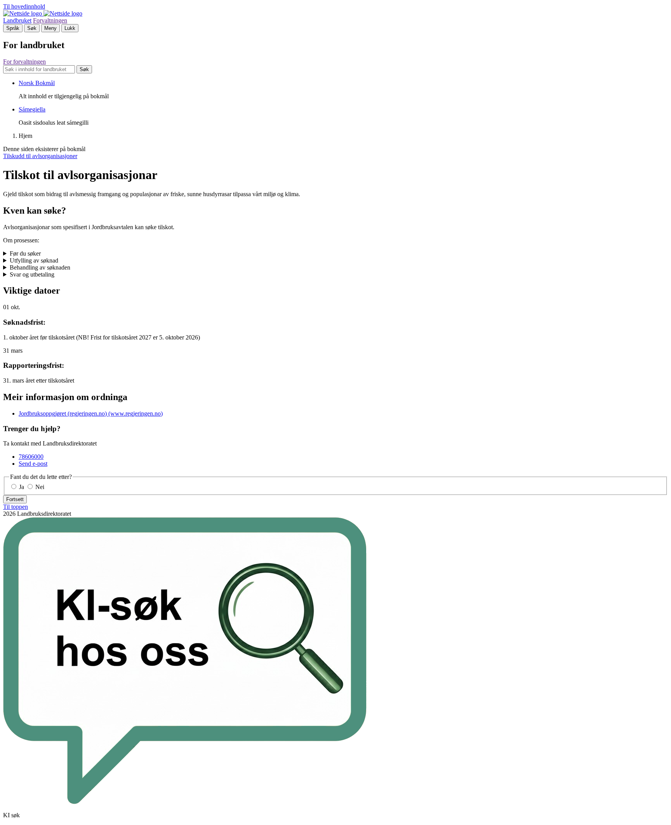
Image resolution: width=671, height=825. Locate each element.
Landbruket (17, 20)
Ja (21, 487)
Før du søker (25, 253)
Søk (32, 28)
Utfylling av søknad (34, 260)
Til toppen (15, 506)
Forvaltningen (50, 20)
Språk (12, 28)
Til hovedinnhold (24, 6)
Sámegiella (32, 109)
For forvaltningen (24, 61)
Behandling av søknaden (40, 267)
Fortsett (15, 499)
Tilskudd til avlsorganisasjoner (40, 156)
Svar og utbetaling (32, 274)
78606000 (31, 456)
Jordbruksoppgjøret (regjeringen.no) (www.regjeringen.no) (91, 413)
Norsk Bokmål (37, 83)
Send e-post (33, 463)
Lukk (69, 28)
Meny (50, 28)
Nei (39, 487)
